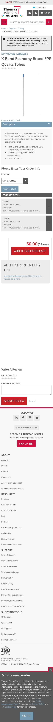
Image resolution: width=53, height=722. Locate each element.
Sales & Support (8, 555)
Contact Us (41, 7)
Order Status (7, 617)
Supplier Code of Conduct (12, 488)
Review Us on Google (26, 427)
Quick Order (6, 622)
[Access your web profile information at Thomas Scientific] (35, 13)
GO (49, 22)
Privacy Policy (7, 578)
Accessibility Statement (11, 483)
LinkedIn (16, 418)
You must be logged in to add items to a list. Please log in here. (23, 277)
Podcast (4, 521)
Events (4, 465)
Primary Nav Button (4, 22)
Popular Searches (9, 639)
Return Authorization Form (12, 606)
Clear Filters (9, 189)
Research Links (8, 539)
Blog (3, 516)
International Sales (9, 560)
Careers (4, 471)
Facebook (23, 418)
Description (9, 124)
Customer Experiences (11, 527)
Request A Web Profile (11, 120)
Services (5, 499)
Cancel (32, 401)
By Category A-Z (8, 634)
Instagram (30, 418)
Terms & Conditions (10, 572)
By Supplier (6, 628)
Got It (26, 716)
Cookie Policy (7, 583)
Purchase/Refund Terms (12, 600)
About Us (5, 460)
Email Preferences (9, 566)
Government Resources (11, 544)
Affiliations (6, 533)
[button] (49, 206)
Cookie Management (10, 589)
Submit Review (14, 401)
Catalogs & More (8, 504)
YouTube (37, 418)
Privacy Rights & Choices (12, 595)
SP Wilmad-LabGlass (14, 54)
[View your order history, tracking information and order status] (29, 13)
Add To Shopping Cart (30, 251)
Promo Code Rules (9, 510)
